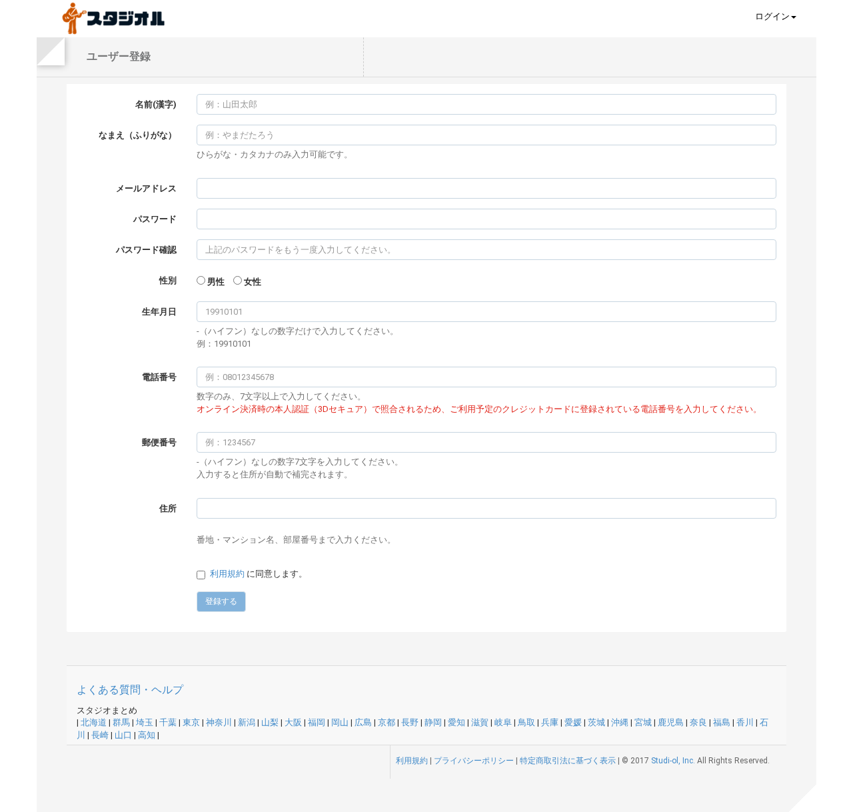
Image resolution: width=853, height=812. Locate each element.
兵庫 (549, 722)
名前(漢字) (156, 104)
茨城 (596, 722)
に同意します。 (258, 574)
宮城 (643, 722)
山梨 (270, 722)
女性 (252, 282)
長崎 (100, 735)
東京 (191, 722)
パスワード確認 (146, 250)
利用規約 (227, 574)
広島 (363, 722)
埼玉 (144, 722)
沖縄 (619, 722)
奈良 (698, 722)
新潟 (246, 722)
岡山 (340, 722)
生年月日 (159, 312)
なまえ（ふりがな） (138, 135)
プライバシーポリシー (474, 760)
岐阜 (503, 722)
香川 (745, 722)
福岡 (316, 722)
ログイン (772, 16)
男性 (216, 282)
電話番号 (159, 377)
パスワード (155, 219)
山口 (123, 735)
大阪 (293, 722)
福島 (721, 722)
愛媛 (573, 722)
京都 (386, 722)
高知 (146, 735)
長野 (410, 722)
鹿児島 (671, 722)
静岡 (433, 722)
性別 (168, 280)
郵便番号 (159, 442)
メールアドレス (146, 188)
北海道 (94, 722)
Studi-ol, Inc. (673, 760)
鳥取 (526, 722)
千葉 (168, 722)
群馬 (121, 722)
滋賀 (479, 722)
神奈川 (219, 722)
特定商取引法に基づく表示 (568, 760)
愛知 (456, 722)
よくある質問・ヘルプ (130, 689)
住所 (168, 508)
